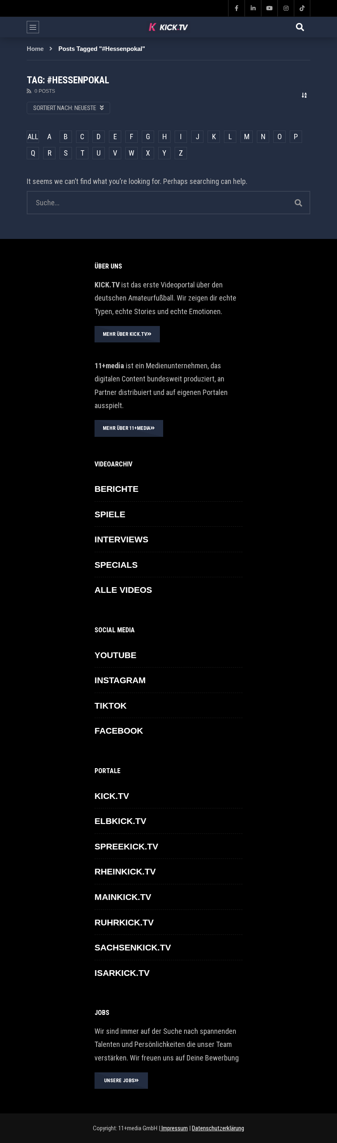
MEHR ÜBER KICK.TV (125, 334)
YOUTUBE (115, 655)
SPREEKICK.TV (126, 846)
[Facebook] (236, 8)
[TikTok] (302, 8)
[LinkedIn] (253, 8)
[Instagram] (285, 8)
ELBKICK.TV (120, 821)
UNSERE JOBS (119, 1080)
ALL (33, 136)
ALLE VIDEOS (123, 589)
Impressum (174, 1128)
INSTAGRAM (120, 680)
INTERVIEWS (121, 539)
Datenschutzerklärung (218, 1128)
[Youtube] (269, 8)
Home (35, 48)
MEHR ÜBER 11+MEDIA (126, 428)
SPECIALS (116, 564)
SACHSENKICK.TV (133, 947)
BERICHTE (116, 488)
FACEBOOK (119, 730)
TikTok (111, 705)
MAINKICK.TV (123, 897)
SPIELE (110, 514)
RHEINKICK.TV (125, 871)
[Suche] (300, 27)
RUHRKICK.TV (124, 922)
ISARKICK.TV (122, 973)
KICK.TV (112, 796)
